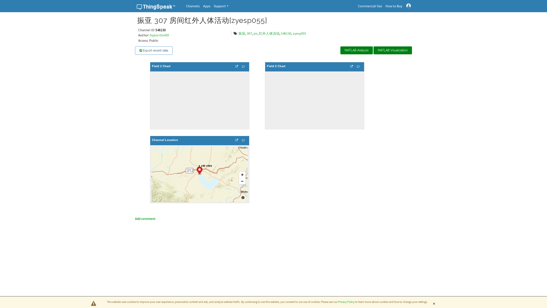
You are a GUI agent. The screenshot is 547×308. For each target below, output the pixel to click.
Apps (206, 6)
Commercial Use (370, 6)
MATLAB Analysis (357, 50)
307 (249, 33)
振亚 (241, 33)
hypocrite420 (159, 35)
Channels (193, 6)
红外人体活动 (269, 33)
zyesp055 (299, 33)
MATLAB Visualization (393, 50)
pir (255, 33)
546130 (286, 33)
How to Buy (393, 6)
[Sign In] (408, 5)
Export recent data (155, 50)
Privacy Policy (346, 302)
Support (220, 6)
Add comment (145, 218)
